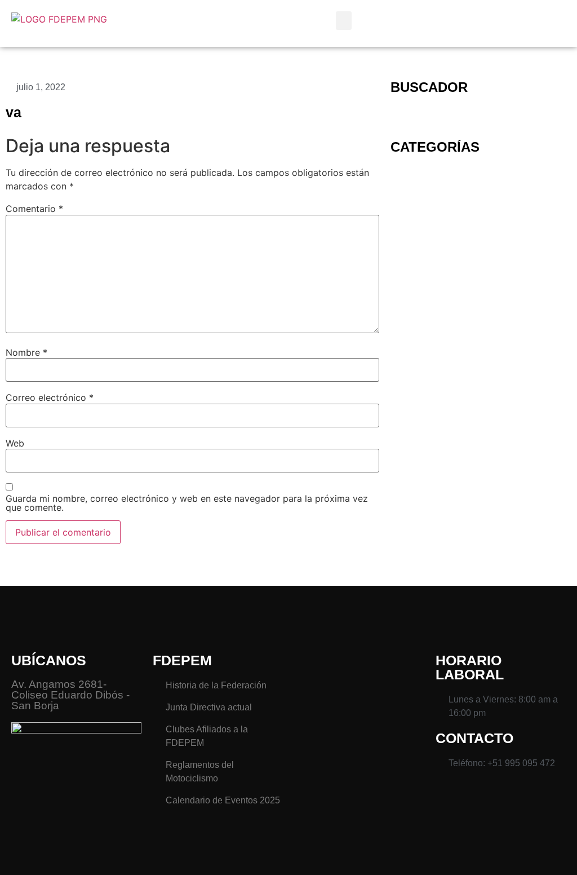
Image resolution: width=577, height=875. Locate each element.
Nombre (26, 352)
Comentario (34, 208)
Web (15, 443)
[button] (344, 20)
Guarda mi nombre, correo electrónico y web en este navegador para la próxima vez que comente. (187, 503)
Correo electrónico (50, 397)
